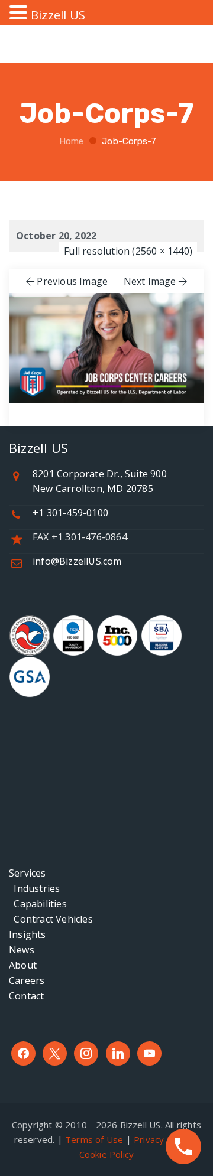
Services (27, 872)
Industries (34, 888)
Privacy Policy (162, 1139)
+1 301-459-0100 (70, 512)
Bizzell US (58, 15)
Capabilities (38, 903)
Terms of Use (94, 1139)
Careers (26, 980)
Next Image (150, 281)
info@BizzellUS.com (77, 561)
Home (70, 141)
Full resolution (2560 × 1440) (128, 251)
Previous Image (72, 281)
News (21, 949)
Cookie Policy (106, 1154)
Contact (26, 995)
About (23, 965)
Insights (27, 934)
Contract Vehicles (51, 919)
